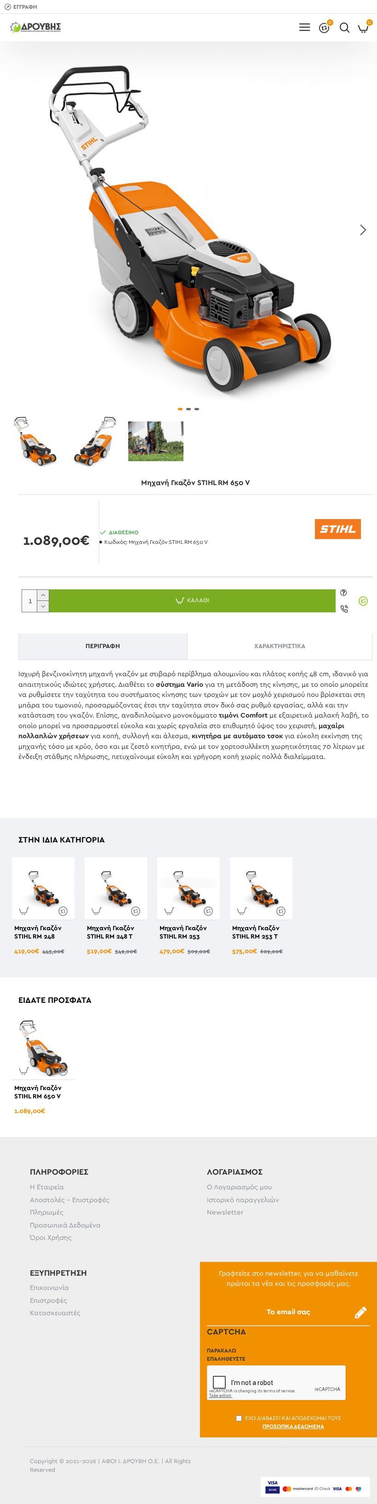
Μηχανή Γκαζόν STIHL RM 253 (183, 932)
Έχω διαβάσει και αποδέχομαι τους (293, 1422)
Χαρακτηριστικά (279, 646)
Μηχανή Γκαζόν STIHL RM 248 (38, 932)
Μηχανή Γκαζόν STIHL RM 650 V (38, 1092)
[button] (14, 230)
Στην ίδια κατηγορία (61, 840)
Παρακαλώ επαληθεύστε (226, 1355)
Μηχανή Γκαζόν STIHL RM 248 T (110, 932)
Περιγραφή (103, 646)
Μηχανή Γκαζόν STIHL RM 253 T (256, 932)
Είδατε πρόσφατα (54, 1000)
